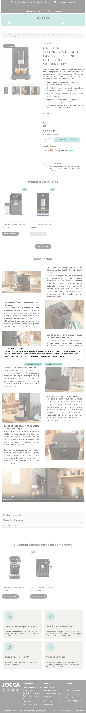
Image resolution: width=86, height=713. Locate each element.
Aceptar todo (53, 364)
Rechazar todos (33, 364)
